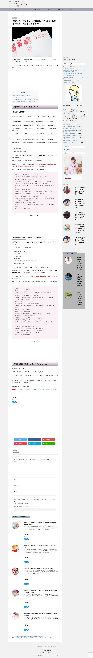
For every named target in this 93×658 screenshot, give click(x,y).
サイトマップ (25, 9)
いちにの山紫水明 (46, 650)
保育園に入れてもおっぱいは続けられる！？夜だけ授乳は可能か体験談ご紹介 (79, 203)
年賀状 (17, 452)
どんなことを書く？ (20, 97)
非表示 (27, 92)
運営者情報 (13, 9)
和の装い (72, 9)
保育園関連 (60, 9)
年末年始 (49, 9)
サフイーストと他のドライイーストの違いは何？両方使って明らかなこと (79, 191)
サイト (15, 491)
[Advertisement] (35, 80)
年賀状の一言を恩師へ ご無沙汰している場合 (26, 99)
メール (16, 485)
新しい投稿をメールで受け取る (22, 506)
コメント (16, 461)
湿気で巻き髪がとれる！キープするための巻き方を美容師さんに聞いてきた (79, 263)
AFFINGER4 (60, 655)
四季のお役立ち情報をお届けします (46, 652)
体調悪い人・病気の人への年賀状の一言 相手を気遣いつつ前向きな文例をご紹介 (80, 228)
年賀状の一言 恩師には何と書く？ (21, 95)
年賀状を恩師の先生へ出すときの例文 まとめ (23, 101)
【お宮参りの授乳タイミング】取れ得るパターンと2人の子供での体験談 (79, 240)
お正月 (14, 452)
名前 (15, 479)
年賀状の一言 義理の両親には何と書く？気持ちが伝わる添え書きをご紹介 (34, 637)
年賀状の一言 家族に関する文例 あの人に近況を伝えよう (38, 568)
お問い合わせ (37, 9)
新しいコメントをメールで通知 (22, 503)
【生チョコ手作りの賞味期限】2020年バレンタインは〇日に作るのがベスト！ (80, 216)
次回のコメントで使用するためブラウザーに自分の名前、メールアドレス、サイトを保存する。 (35, 500)
